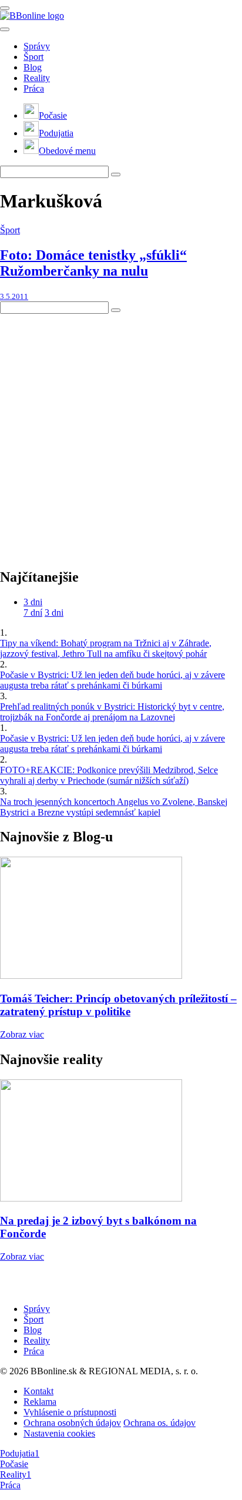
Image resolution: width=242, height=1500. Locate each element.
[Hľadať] (4, 29)
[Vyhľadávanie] (115, 174)
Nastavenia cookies (59, 1433)
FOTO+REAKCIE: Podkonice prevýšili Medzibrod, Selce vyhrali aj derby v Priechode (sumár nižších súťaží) (109, 775)
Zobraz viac (22, 1034)
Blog (32, 67)
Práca (33, 88)
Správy (36, 46)
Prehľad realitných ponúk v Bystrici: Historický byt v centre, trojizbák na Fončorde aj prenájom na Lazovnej (112, 712)
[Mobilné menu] (4, 8)
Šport (33, 57)
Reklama (39, 1402)
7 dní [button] (32, 613)
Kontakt (38, 1391)
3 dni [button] (32, 602)
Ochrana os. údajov (159, 1423)
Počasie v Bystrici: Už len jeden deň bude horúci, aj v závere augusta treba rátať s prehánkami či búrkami (112, 680)
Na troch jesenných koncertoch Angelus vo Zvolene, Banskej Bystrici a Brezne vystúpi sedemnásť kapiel (113, 807)
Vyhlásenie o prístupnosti (69, 1412)
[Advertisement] (121, 435)
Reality (36, 78)
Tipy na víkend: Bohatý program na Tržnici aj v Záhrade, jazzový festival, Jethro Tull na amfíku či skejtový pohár (105, 648)
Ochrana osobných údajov (72, 1423)
